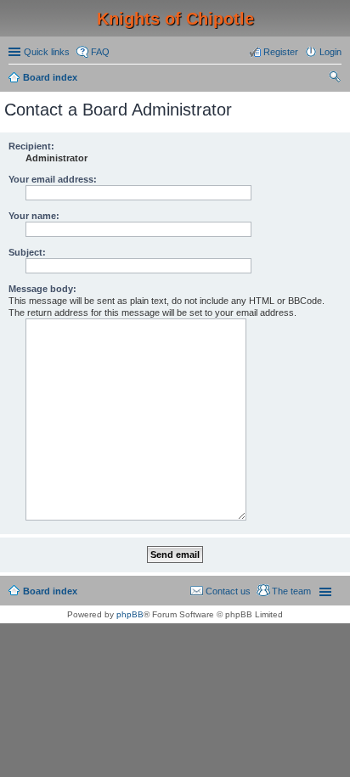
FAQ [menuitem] (100, 52)
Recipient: (31, 146)
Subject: (27, 252)
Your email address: (52, 179)
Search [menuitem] (335, 79)
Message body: (42, 289)
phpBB (130, 614)
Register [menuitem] (280, 52)
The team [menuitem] (291, 591)
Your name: (33, 216)
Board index (50, 77)
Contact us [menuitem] (228, 591)
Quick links (47, 52)
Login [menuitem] (330, 52)
